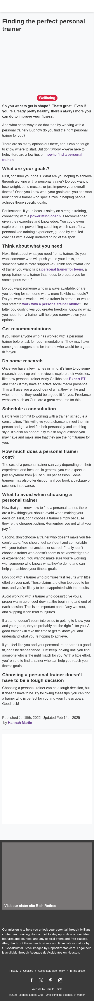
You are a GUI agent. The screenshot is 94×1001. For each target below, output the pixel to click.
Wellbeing (47, 98)
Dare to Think (54, 989)
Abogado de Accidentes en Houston (54, 952)
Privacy (13, 970)
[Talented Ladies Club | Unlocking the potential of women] (30, 6)
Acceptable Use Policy (51, 970)
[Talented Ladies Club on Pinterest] (50, 980)
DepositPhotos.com (61, 948)
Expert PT (77, 379)
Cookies (28, 970)
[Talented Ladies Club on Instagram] (60, 980)
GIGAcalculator (12, 948)
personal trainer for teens (62, 269)
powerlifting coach (45, 216)
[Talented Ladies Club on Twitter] (41, 980)
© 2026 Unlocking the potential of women (47, 994)
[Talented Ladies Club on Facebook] (31, 980)
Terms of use (77, 970)
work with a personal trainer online (50, 304)
